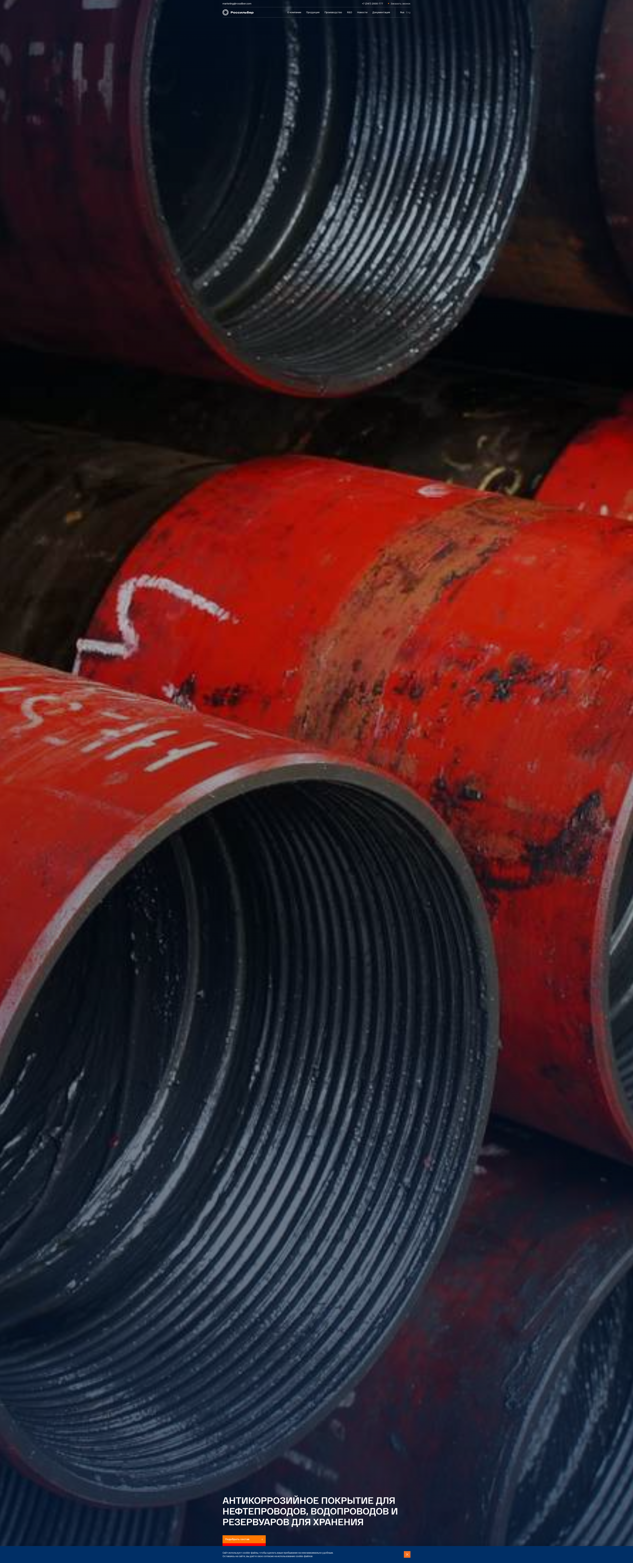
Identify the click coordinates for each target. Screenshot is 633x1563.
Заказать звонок (400, 3)
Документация (381, 12)
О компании (294, 12)
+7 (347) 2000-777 (372, 3)
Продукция (312, 12)
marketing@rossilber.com (237, 3)
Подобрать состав (237, 1539)
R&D (349, 12)
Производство (333, 12)
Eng (408, 12)
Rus (402, 12)
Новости (362, 12)
